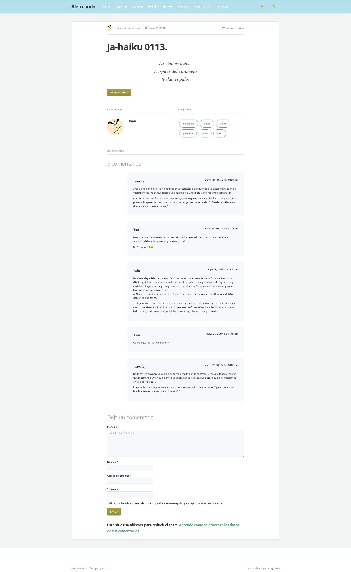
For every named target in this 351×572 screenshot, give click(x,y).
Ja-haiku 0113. (137, 47)
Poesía (153, 6)
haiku (223, 123)
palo (205, 133)
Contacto (201, 6)
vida (219, 133)
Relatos (121, 6)
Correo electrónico (119, 475)
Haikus (167, 6)
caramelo (188, 123)
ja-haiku (188, 133)
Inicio (106, 6)
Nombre (112, 461)
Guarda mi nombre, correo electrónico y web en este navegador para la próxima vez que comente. (166, 503)
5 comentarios (234, 27)
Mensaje (112, 426)
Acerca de (222, 6)
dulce (207, 123)
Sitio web (113, 489)
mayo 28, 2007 (156, 27)
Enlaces (183, 6)
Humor (138, 6)
